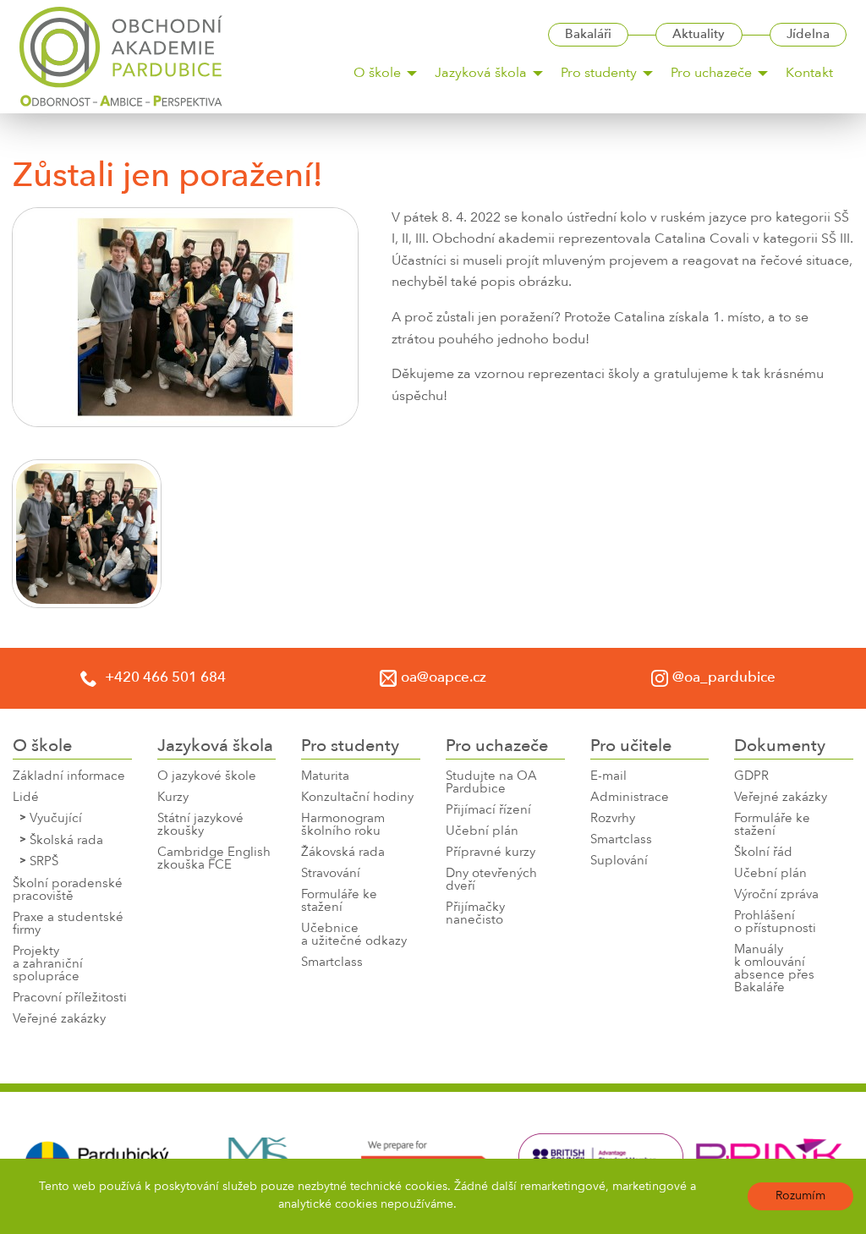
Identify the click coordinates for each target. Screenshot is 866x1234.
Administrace (629, 798)
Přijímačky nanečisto (475, 914)
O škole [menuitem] (377, 73)
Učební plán (482, 831)
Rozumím (800, 1196)
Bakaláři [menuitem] (588, 35)
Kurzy (173, 798)
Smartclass (332, 963)
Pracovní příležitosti (70, 998)
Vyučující (56, 819)
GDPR (751, 777)
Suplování (619, 861)
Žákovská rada (343, 853)
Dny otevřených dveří (491, 880)
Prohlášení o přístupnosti (775, 922)
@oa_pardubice (724, 678)
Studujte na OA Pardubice (491, 783)
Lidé (26, 798)
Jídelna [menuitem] (808, 35)
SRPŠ (44, 862)
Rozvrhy (612, 819)
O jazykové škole (206, 777)
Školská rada (66, 841)
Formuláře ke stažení (339, 901)
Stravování (330, 874)
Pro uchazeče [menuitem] (711, 73)
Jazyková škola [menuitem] (481, 73)
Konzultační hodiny (357, 798)
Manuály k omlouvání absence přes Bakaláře (774, 969)
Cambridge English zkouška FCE (214, 859)
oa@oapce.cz (443, 678)
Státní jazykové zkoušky (200, 825)
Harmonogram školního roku (343, 825)
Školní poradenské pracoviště (68, 890)
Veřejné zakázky (59, 1019)
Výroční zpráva (776, 895)
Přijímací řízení (488, 810)
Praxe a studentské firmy (68, 924)
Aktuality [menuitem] (698, 35)
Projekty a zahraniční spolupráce (48, 965)
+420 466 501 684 (163, 678)
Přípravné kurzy (490, 853)
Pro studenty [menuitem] (599, 73)
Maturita (325, 777)
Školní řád (763, 853)
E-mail (608, 777)
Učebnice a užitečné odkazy (354, 935)
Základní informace (69, 777)
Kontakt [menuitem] (809, 73)
